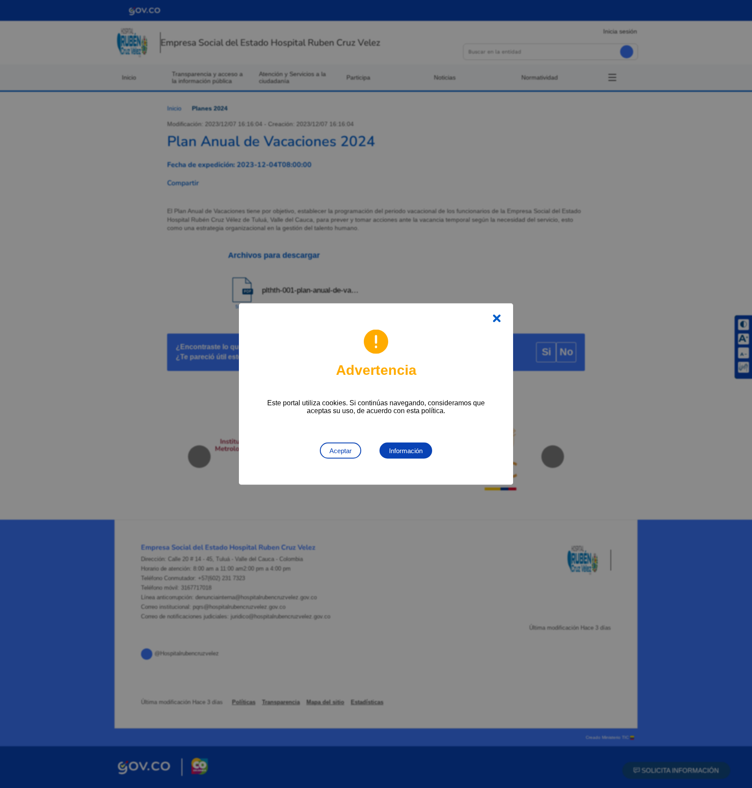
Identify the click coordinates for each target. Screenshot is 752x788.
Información (406, 450)
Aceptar (340, 450)
